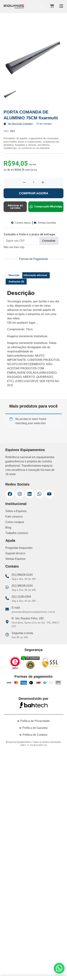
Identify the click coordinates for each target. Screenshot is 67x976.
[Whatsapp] (39, 494)
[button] (59, 968)
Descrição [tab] (14, 275)
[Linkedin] (29, 494)
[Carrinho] (52, 6)
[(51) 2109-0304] (7, 598)
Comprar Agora (33, 193)
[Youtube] (49, 494)
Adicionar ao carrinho (15, 206)
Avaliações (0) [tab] (16, 281)
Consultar (49, 240)
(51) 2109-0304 (21, 596)
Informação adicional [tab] (35, 275)
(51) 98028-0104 (22, 574)
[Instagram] (19, 494)
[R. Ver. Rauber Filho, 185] (7, 622)
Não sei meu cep (14, 247)
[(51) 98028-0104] (7, 576)
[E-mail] (7, 609)
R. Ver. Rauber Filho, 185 (28, 618)
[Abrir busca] (41, 7)
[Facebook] (9, 494)
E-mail (16, 607)
